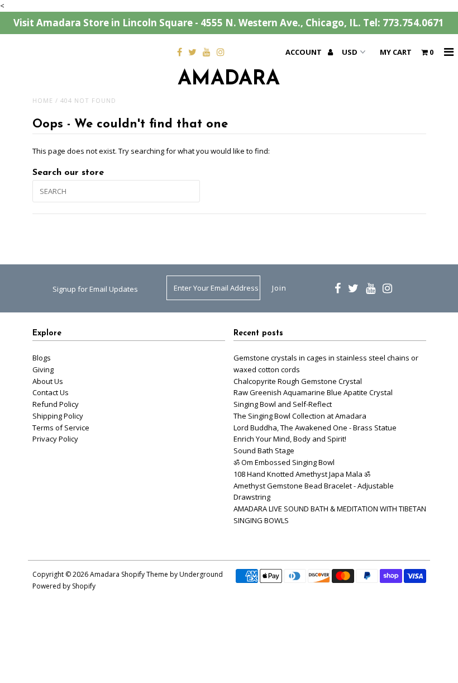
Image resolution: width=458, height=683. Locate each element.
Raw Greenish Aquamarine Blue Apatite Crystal (313, 392)
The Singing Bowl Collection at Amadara (299, 416)
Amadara (229, 79)
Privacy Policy (55, 439)
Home (42, 100)
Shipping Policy (57, 416)
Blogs (41, 358)
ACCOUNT (304, 52)
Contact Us (50, 392)
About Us (47, 381)
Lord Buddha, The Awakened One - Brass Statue (315, 428)
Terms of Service (60, 428)
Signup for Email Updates (95, 289)
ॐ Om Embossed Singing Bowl (284, 462)
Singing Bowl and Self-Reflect (282, 404)
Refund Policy (55, 404)
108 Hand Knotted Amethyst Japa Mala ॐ (301, 474)
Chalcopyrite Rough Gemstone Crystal (297, 381)
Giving (43, 369)
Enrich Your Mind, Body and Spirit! (289, 439)
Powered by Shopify (64, 586)
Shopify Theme (144, 574)
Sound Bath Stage (263, 450)
